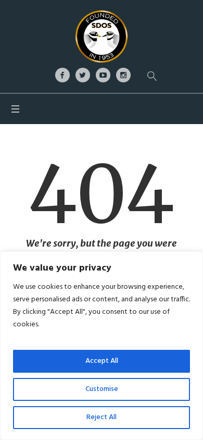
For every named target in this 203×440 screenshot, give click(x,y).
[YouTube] (103, 75)
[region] (101, 345)
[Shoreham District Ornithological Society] (101, 36)
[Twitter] (82, 75)
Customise (101, 389)
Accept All (101, 361)
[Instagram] (123, 75)
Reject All (101, 417)
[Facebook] (62, 75)
